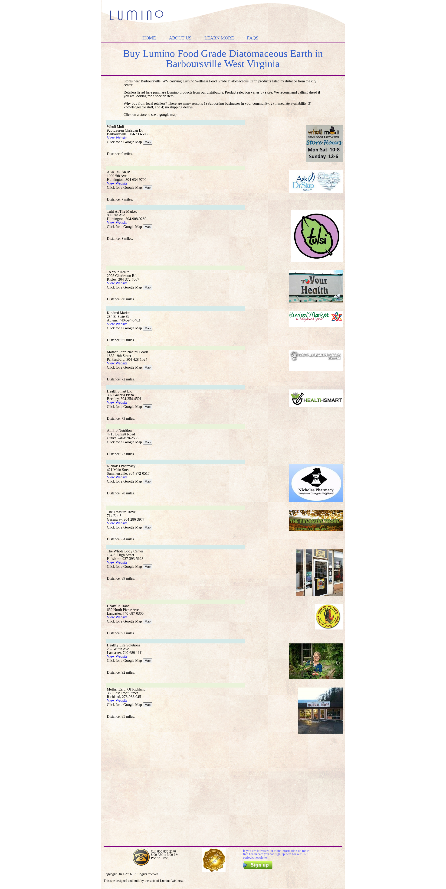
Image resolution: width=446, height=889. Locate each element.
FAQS (252, 37)
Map (148, 142)
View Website (117, 138)
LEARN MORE (219, 37)
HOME (149, 37)
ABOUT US (180, 37)
